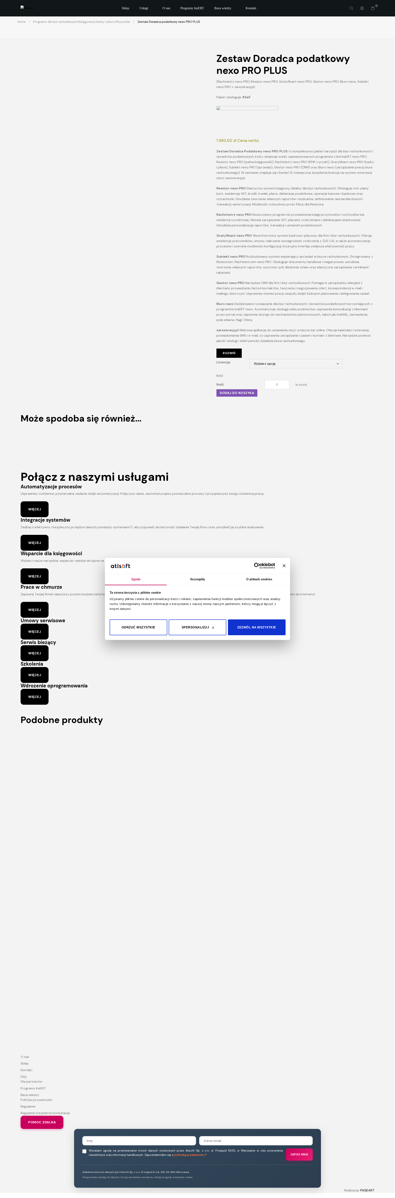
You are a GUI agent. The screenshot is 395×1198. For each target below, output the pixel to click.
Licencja (223, 362)
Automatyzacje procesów (51, 486)
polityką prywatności (189, 1155)
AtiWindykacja (197, 438)
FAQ (24, 1077)
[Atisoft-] (28, 8)
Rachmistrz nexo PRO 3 (197, 854)
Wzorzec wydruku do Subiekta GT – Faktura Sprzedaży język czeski (197, 810)
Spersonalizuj (195, 627)
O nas (25, 1057)
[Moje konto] (362, 8)
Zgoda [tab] (136, 579)
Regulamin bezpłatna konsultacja (45, 1113)
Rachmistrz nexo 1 (197, 944)
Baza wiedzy (30, 1095)
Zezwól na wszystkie (256, 627)
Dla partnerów (31, 1081)
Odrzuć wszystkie (138, 627)
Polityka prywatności (36, 1100)
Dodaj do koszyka (237, 393)
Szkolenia (32, 664)
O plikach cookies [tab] (259, 579)
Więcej (34, 509)
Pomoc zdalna (42, 1122)
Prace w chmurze (41, 587)
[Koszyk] (372, 8)
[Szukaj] (351, 8)
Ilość (219, 375)
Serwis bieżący (38, 642)
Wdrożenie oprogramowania (54, 685)
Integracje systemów (45, 520)
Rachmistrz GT (197, 740)
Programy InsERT (33, 1088)
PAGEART (367, 1190)
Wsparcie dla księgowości (51, 553)
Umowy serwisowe (43, 620)
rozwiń (229, 353)
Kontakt (27, 1070)
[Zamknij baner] (284, 565)
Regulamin (28, 1106)
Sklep (25, 1063)
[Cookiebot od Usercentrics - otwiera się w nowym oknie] (257, 566)
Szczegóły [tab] (197, 579)
